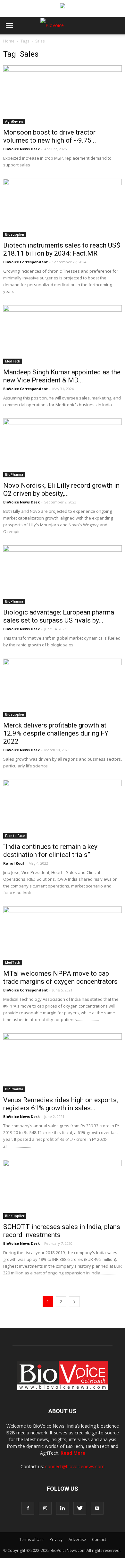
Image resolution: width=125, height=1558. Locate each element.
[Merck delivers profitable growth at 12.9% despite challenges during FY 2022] (62, 688)
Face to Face (15, 835)
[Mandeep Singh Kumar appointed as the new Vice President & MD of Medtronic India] (62, 334)
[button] (95, 43)
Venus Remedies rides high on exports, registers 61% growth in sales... (60, 1104)
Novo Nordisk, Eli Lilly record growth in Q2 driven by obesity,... (61, 489)
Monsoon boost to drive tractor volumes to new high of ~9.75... (49, 136)
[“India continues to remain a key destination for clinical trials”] (62, 809)
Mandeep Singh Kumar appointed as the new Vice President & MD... (62, 376)
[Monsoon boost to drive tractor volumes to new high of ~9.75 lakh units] (62, 94)
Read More (73, 1453)
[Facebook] (27, 1508)
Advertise (77, 1539)
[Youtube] (97, 1508)
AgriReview (14, 121)
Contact (99, 1539)
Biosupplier (14, 234)
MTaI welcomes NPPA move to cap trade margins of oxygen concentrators (60, 977)
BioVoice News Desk (21, 148)
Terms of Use (31, 1539)
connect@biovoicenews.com (74, 1466)
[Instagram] (45, 1508)
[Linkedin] (62, 1508)
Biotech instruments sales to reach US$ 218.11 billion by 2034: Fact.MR (61, 249)
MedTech (12, 361)
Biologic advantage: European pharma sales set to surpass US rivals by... (58, 616)
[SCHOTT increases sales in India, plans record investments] (62, 1189)
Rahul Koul (13, 863)
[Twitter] (79, 1508)
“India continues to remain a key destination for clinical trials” (50, 851)
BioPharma (14, 474)
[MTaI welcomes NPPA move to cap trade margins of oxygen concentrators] (62, 935)
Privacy (56, 1539)
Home (8, 41)
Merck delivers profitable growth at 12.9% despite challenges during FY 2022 (55, 733)
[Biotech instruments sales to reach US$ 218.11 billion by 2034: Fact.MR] (62, 208)
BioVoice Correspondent (25, 261)
